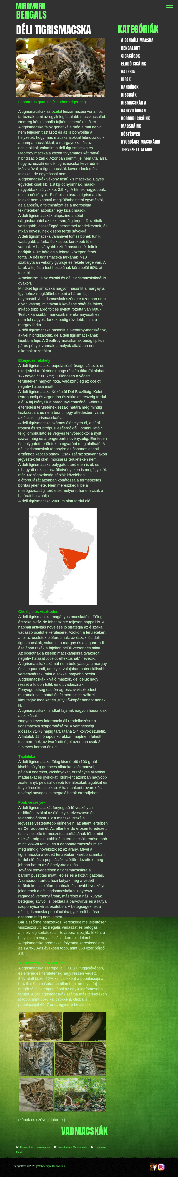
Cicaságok (130, 55)
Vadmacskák (80, 1147)
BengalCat (130, 48)
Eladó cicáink (133, 63)
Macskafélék (65, 1147)
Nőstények (130, 134)
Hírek (126, 79)
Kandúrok (129, 87)
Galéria (128, 71)
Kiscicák (129, 95)
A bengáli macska (137, 40)
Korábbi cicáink (135, 118)
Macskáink (131, 126)
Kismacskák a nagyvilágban (35, 1147)
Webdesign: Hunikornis (51, 1166)
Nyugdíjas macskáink (140, 141)
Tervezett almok (136, 149)
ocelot (57, 111)
